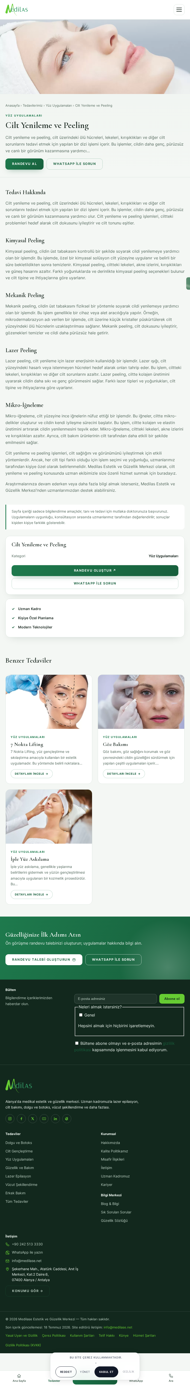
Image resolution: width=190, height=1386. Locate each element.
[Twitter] (32, 1118)
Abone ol (172, 999)
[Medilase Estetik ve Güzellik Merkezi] (16, 10)
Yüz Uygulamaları (59, 105)
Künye (124, 1335)
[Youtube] (44, 1118)
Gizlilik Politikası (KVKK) (23, 1345)
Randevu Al (24, 164)
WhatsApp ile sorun (113, 959)
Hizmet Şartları (144, 1335)
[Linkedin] (55, 1118)
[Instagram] (9, 1118)
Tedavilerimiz (33, 105)
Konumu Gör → (27, 1291)
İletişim (106, 1168)
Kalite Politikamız (114, 1151)
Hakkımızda (110, 1143)
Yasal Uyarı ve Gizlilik (21, 1335)
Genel (89, 1015)
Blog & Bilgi (110, 1204)
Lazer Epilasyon (18, 1176)
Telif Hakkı (107, 1335)
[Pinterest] (66, 1118)
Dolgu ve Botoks (18, 1143)
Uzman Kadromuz (115, 1176)
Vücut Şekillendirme (21, 1185)
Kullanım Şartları (82, 1335)
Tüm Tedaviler (16, 1201)
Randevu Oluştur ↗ (95, 570)
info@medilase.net (27, 1261)
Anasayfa (12, 105)
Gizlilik (128, 1371)
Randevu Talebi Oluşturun (41, 959)
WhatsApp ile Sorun (74, 164)
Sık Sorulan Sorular (116, 1212)
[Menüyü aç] (179, 9)
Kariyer (106, 1185)
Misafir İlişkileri (112, 1159)
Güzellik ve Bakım (19, 1168)
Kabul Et (106, 1372)
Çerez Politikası (54, 1335)
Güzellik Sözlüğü (114, 1221)
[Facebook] (21, 1118)
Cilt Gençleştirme (19, 1151)
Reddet (66, 1372)
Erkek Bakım (15, 1193)
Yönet (85, 1372)
